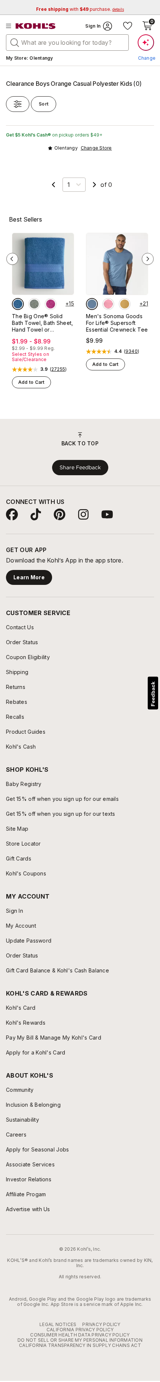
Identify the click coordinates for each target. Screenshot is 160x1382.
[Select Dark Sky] (92, 304)
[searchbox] (67, 42)
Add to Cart (31, 382)
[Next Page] (94, 185)
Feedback (153, 693)
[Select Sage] (34, 304)
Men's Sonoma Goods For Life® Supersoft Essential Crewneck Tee (117, 323)
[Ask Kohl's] (146, 42)
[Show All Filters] (17, 104)
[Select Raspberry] (51, 304)
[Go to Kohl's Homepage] (36, 26)
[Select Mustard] (125, 304)
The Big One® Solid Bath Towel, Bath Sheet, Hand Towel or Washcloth (42, 323)
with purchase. (80, 9)
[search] (14, 42)
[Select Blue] (18, 304)
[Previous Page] (54, 185)
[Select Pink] (108, 304)
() (58, 369)
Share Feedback (80, 467)
